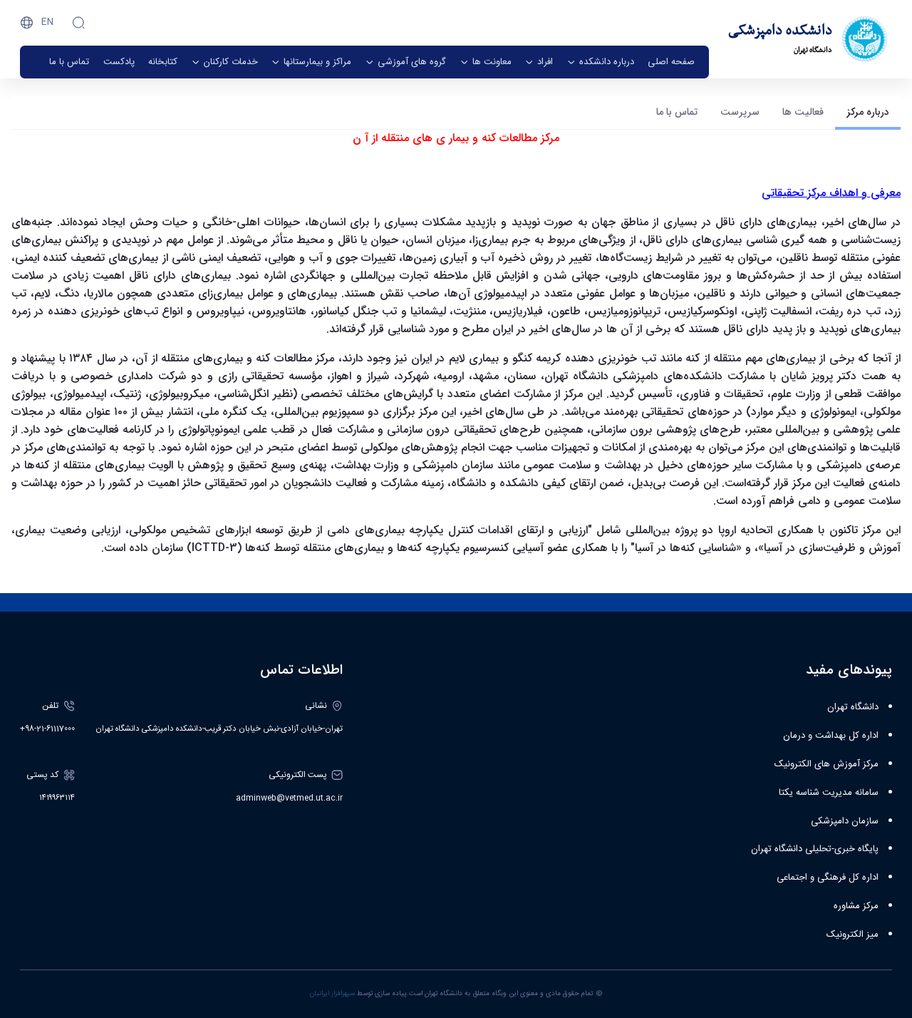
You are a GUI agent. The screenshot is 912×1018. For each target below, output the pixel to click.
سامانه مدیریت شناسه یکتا (829, 793)
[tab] (868, 112)
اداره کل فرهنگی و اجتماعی (828, 877)
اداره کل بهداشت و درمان (831, 736)
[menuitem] (671, 62)
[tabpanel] (456, 349)
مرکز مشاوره (856, 906)
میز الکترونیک (852, 934)
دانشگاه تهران (853, 707)
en (47, 22)
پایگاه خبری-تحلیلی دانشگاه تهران (815, 849)
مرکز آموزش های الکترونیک (826, 764)
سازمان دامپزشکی (845, 821)
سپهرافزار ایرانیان (332, 993)
